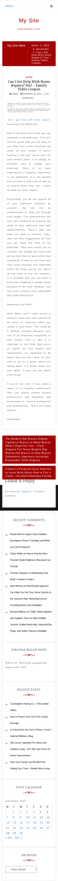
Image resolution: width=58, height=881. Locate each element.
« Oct (8, 837)
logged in (26, 491)
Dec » (19, 837)
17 (28, 822)
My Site (29, 20)
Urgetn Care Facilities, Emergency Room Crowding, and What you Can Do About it (30, 540)
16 (21, 822)
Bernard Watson (18, 611)
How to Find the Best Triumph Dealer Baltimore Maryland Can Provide (30, 560)
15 (14, 822)
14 (8, 822)
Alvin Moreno (16, 586)
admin (14, 94)
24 (28, 828)
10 (28, 817)
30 (21, 833)
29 (14, 833)
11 (34, 817)
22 (14, 828)
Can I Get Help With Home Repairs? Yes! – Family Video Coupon (29, 85)
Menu (9, 6)
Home (29, 77)
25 (35, 828)
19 (41, 822)
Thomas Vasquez (19, 573)
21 (8, 828)
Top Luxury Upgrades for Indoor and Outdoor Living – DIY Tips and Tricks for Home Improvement (30, 749)
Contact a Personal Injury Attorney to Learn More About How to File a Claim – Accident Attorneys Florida (28, 472)
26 (41, 828)
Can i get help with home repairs (29, 119)
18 (35, 822)
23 (21, 828)
